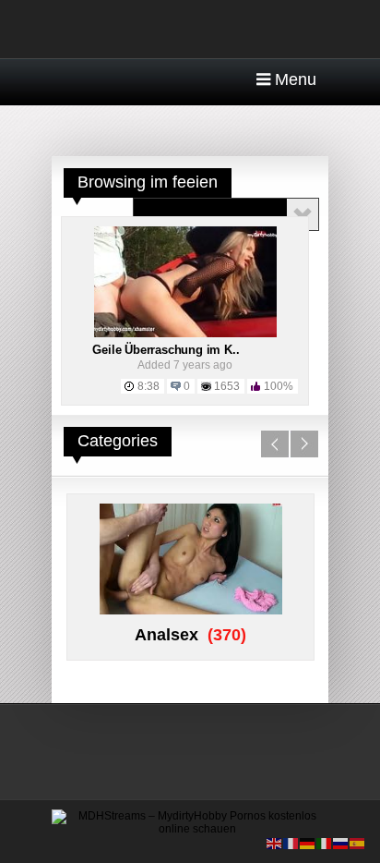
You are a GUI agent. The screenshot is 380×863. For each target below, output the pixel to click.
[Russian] (341, 842)
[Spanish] (358, 842)
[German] (308, 842)
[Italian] (324, 842)
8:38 (148, 386)
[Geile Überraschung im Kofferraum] (185, 333)
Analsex (166, 635)
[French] (291, 842)
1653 (227, 386)
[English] (275, 842)
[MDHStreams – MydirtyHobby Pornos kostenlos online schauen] (190, 828)
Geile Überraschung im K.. (165, 350)
